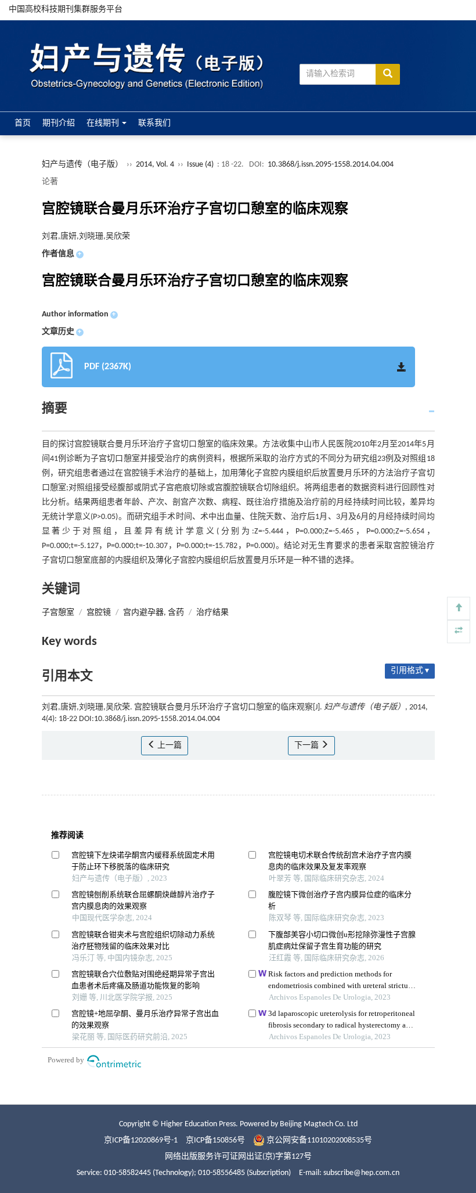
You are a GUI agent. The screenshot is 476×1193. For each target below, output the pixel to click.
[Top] (458, 608)
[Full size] (458, 631)
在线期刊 (103, 123)
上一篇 (169, 745)
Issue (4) (200, 164)
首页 (23, 123)
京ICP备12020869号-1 (141, 1140)
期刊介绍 (58, 123)
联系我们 (154, 123)
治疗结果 (212, 612)
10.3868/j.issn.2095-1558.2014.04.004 (331, 164)
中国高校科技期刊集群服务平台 (65, 9)
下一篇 (307, 745)
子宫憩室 (58, 612)
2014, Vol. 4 (156, 164)
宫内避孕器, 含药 (153, 612)
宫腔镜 (98, 612)
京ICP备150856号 (215, 1140)
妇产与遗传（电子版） (82, 164)
